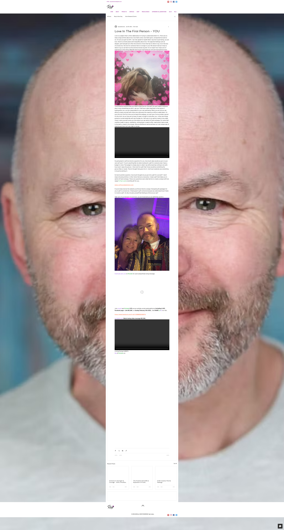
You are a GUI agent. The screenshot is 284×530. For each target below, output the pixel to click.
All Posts (109, 16)
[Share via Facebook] (115, 450)
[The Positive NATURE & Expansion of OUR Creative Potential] (142, 472)
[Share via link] (126, 450)
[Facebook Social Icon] (174, 2)
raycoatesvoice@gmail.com (116, 1)
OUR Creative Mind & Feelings (164, 481)
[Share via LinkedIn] (122, 450)
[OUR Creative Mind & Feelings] (166, 472)
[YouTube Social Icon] (168, 2)
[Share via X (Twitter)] (119, 450)
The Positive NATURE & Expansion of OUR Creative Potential (141, 481)
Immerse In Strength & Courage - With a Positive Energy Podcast (117, 481)
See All (175, 463)
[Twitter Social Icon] (176, 2)
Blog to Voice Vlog (118, 16)
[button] (175, 16)
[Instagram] (171, 2)
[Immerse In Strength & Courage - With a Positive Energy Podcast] (118, 472)
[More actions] (168, 26)
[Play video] (142, 142)
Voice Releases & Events (131, 16)
